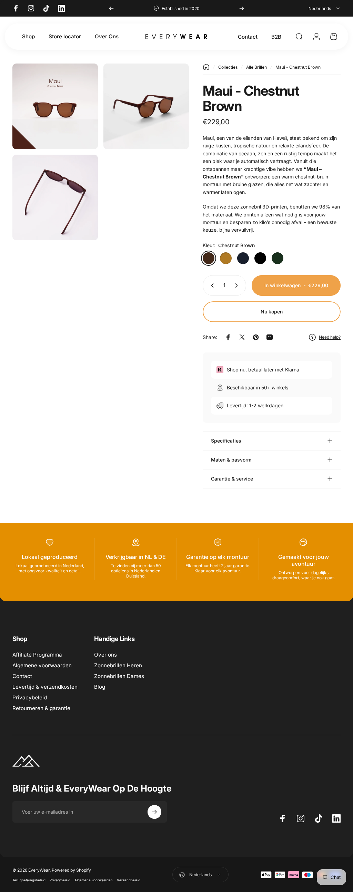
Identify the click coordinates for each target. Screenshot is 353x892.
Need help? (330, 337)
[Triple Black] (260, 258)
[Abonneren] (154, 812)
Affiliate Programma (37, 654)
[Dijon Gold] (226, 258)
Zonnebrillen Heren (118, 665)
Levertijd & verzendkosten (45, 686)
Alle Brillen (256, 67)
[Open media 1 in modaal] (55, 106)
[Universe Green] (277, 258)
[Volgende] (241, 8)
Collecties (228, 67)
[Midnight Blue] (243, 258)
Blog (99, 686)
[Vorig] (111, 8)
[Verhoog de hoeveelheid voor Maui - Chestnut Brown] (238, 285)
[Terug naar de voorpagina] (206, 67)
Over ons (105, 654)
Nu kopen (272, 311)
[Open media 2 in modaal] (146, 106)
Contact (22, 676)
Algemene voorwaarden (42, 665)
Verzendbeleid (128, 880)
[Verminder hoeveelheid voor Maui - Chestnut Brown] (211, 285)
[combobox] (325, 8)
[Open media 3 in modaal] (55, 197)
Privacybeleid (29, 697)
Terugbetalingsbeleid (29, 880)
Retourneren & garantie (41, 708)
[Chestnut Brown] (208, 258)
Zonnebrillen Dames (119, 676)
